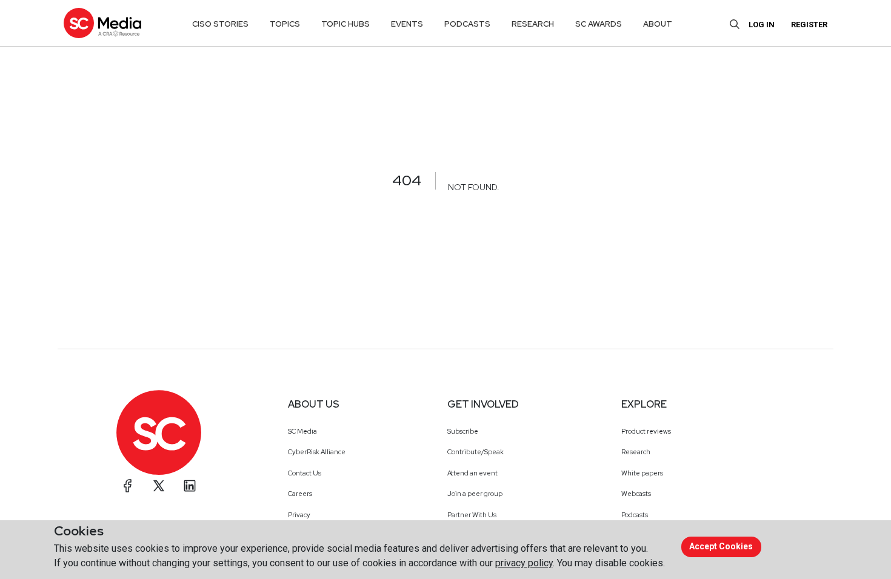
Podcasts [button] (467, 24)
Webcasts (636, 493)
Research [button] (533, 24)
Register (809, 24)
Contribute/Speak (475, 452)
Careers (300, 493)
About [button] (657, 24)
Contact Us (304, 473)
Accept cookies (721, 546)
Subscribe (462, 431)
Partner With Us (471, 515)
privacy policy (524, 563)
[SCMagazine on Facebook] (128, 485)
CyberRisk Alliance (316, 452)
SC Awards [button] (598, 24)
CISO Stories (220, 24)
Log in (762, 24)
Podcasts (634, 515)
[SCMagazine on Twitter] (159, 485)
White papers (642, 473)
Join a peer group (474, 493)
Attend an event (472, 473)
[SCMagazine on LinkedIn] (189, 485)
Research (635, 452)
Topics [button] (285, 24)
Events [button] (407, 24)
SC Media (302, 431)
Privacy (299, 515)
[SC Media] (102, 22)
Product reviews (646, 431)
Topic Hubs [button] (345, 24)
